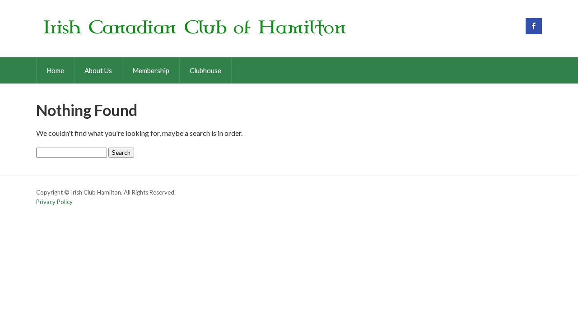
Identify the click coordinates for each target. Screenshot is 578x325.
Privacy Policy (54, 201)
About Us (98, 70)
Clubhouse (205, 70)
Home (55, 70)
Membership (150, 70)
